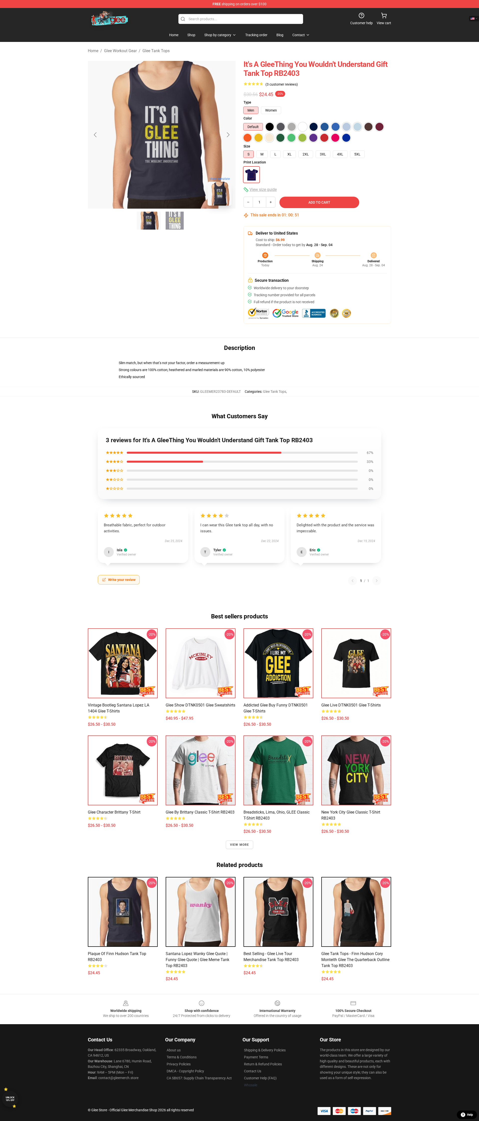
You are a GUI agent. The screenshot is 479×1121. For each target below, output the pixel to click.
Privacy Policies (179, 1064)
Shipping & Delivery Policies (265, 1050)
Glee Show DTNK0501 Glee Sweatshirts (200, 705)
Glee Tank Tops (156, 50)
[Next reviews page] (376, 580)
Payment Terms (256, 1057)
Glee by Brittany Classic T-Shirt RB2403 (200, 812)
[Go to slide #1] (149, 221)
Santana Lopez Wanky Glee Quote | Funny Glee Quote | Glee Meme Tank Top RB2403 (197, 959)
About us (174, 1050)
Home (93, 50)
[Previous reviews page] (352, 580)
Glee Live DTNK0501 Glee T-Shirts (351, 705)
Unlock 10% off (10, 1099)
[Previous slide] (95, 135)
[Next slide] (228, 135)
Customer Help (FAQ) (260, 1078)
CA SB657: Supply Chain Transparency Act (199, 1078)
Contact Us (252, 1071)
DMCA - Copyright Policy (185, 1071)
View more (239, 844)
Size (246, 146)
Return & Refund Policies (263, 1064)
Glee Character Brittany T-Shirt (114, 812)
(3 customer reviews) (281, 84)
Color (247, 118)
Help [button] (470, 1115)
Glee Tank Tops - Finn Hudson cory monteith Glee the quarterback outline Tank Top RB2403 (355, 959)
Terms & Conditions (182, 1057)
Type (247, 102)
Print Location (254, 162)
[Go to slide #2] (175, 221)
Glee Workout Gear (120, 50)
